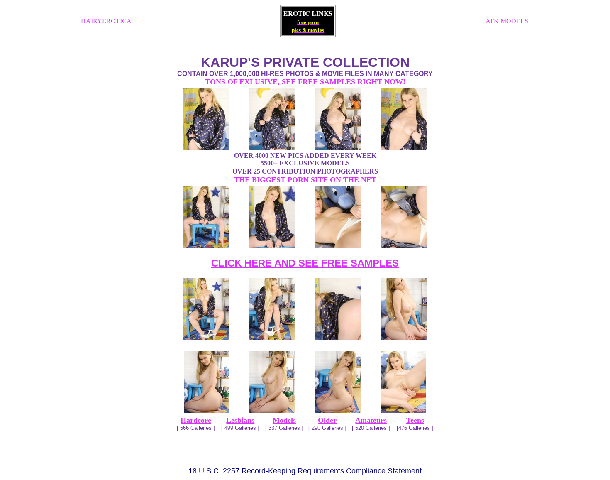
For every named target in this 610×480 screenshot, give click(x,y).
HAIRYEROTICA (106, 20)
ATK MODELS (507, 20)
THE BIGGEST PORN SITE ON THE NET (305, 180)
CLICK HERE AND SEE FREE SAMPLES (305, 263)
